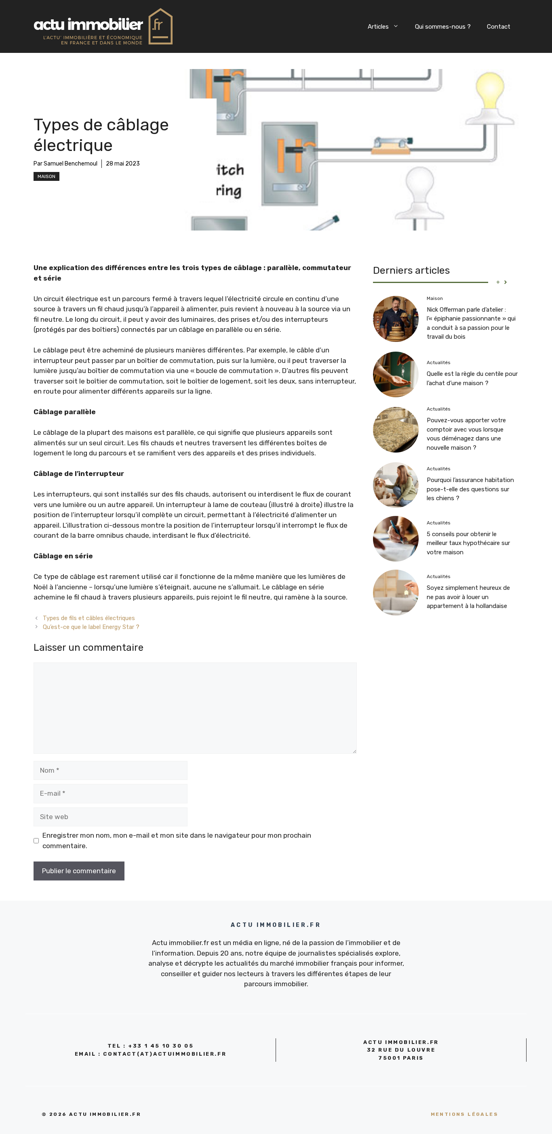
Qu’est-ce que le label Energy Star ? (91, 627)
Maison (46, 176)
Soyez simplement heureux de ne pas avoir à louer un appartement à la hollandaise (468, 597)
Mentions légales (464, 1114)
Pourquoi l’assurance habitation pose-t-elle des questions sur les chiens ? (470, 489)
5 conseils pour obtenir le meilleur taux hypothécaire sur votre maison (468, 543)
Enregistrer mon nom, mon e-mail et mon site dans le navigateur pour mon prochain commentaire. (176, 840)
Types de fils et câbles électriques (89, 618)
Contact (498, 26)
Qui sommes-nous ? (443, 26)
